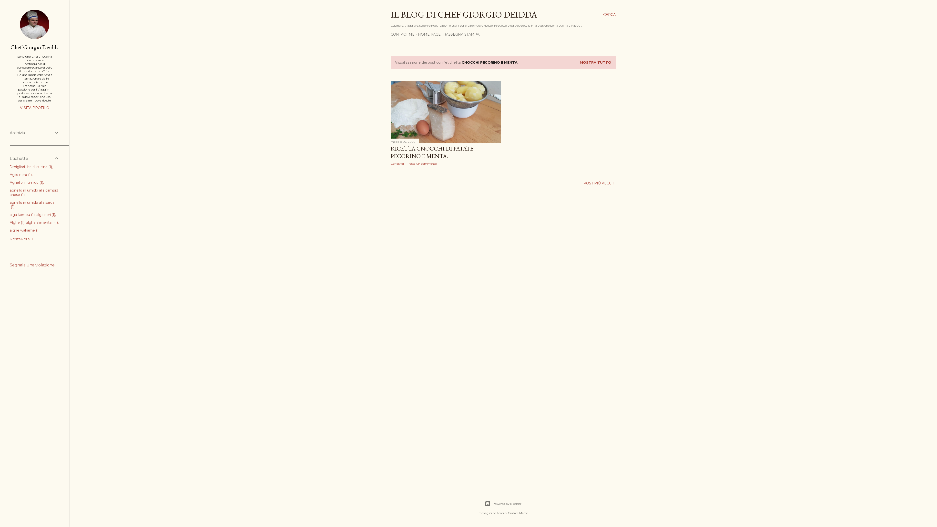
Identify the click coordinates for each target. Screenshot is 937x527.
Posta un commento (422, 163)
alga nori (45, 215)
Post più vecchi (599, 183)
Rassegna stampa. (461, 34)
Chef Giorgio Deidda (34, 47)
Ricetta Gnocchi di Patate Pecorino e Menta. (432, 152)
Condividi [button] (397, 163)
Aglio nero (20, 174)
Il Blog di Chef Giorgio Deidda (464, 14)
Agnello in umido (26, 182)
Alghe (16, 222)
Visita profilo (34, 108)
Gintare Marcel (518, 513)
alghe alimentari (41, 222)
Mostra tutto (595, 62)
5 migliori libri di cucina (30, 167)
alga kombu (22, 215)
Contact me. (403, 34)
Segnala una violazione (32, 265)
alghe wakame (24, 230)
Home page (429, 34)
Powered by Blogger (507, 504)
